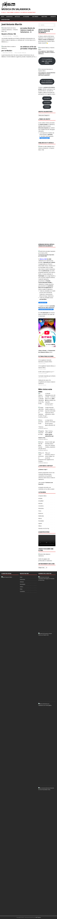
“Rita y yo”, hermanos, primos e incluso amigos (50, 454)
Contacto (53, 16)
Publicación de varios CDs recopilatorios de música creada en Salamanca (46, 381)
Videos (40, 526)
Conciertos (41, 506)
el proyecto (47, 98)
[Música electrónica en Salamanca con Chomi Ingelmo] (46, 705)
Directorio (44, 16)
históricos (46, 417)
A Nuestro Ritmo (5, 19)
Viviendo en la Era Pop (43, 528)
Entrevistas (9, 16)
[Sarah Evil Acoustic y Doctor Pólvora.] (46, 635)
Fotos (39, 511)
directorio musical (43, 128)
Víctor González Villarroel (20, 52)
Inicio (2, 16)
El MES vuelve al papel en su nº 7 (46, 371)
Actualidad (26, 16)
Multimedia (35, 16)
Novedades (41, 521)
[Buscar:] (47, 25)
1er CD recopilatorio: (47, 81)
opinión (40, 523)
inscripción (47, 102)
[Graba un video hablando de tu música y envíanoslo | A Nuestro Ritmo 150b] (46, 150)
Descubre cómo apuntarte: (47, 136)
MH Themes (38, 917)
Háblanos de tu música (46, 143)
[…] (7, 41)
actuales (40, 498)
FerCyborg (15, 36)
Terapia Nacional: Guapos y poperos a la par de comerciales (50, 409)
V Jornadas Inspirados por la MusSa (46, 376)
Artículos (17, 16)
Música (51, 404)
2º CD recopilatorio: (47, 61)
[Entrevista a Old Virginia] (46, 580)
